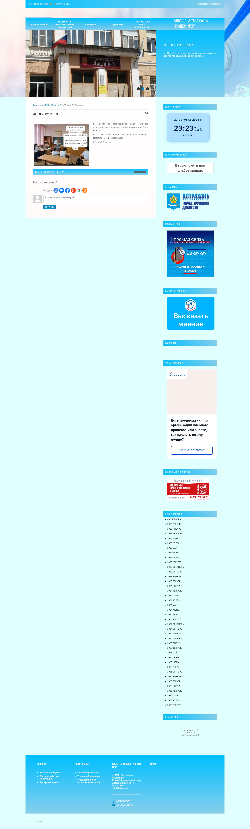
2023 (46, 105)
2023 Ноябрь (174, 576)
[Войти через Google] (79, 190)
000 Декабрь (174, 519)
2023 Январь (174, 529)
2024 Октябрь (174, 629)
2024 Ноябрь (174, 634)
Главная (200, 4)
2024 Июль (173, 614)
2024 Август (174, 619)
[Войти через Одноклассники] (84, 190)
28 (61, 105)
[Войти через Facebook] (67, 190)
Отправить (49, 207)
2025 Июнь (173, 657)
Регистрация (210, 4)
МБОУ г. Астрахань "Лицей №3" (191, 24)
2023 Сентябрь (175, 567)
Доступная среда (49, 782)
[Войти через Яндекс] (73, 190)
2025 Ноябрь (174, 676)
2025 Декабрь (174, 681)
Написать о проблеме (191, 450)
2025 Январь (174, 643)
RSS (51, 4)
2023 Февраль (174, 533)
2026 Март (172, 695)
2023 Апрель (174, 543)
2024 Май (172, 605)
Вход (219, 4)
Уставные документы (51, 772)
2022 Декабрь (174, 524)
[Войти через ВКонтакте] (61, 190)
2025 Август (174, 667)
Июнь (54, 105)
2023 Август (174, 562)
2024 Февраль (174, 591)
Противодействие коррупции (49, 777)
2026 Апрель (174, 700)
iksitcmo (50, 172)
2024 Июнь (173, 610)
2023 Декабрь (174, 581)
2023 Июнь (173, 553)
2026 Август (174, 705)
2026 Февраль (174, 691)
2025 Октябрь (174, 672)
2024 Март (172, 595)
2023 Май (172, 548)
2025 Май (172, 653)
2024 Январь (174, 586)
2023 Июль (173, 557)
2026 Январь (174, 686)
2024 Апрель (174, 600)
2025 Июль (173, 662)
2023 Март (172, 538)
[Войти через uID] (56, 190)
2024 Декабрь (174, 638)
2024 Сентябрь (175, 624)
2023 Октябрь (174, 572)
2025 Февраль (174, 648)
